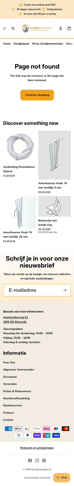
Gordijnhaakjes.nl (41, 469)
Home (7, 44)
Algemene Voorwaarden (18, 370)
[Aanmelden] (65, 290)
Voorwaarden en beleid (37, 477)
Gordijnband (21, 44)
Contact (8, 420)
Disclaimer (10, 377)
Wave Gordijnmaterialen (47, 44)
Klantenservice (12, 406)
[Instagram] (37, 460)
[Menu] (4, 28)
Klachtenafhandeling (16, 398)
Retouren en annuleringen (37, 448)
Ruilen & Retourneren (17, 391)
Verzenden (10, 384)
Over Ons (9, 362)
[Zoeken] (13, 28)
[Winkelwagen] (69, 28)
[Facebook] (30, 460)
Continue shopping (37, 95)
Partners (8, 413)
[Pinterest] (44, 460)
